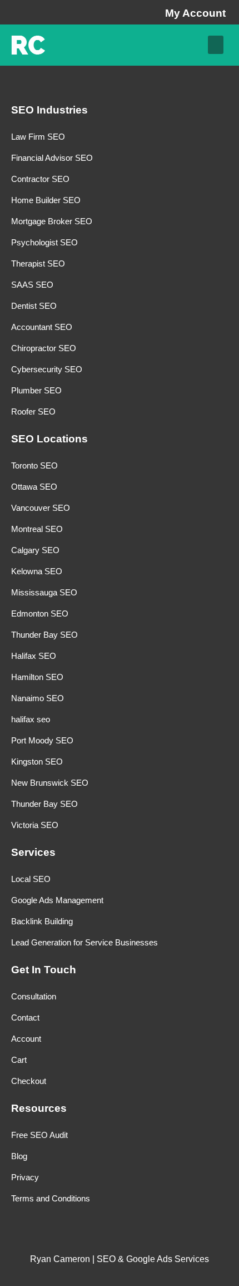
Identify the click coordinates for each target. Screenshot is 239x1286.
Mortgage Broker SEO (51, 221)
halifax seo (30, 719)
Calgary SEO (35, 550)
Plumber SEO (36, 390)
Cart (19, 1060)
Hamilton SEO (37, 677)
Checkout (28, 1081)
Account (26, 1038)
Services (33, 852)
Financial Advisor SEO (52, 157)
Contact (25, 1017)
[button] (215, 45)
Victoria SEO (34, 825)
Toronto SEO (34, 465)
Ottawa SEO (34, 486)
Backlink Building (42, 921)
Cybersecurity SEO (46, 369)
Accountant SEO (41, 327)
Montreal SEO (37, 529)
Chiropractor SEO (43, 348)
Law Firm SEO (38, 136)
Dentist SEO (34, 306)
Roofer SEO (33, 411)
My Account (195, 13)
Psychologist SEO (44, 242)
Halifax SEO (33, 656)
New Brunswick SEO (49, 782)
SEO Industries (49, 110)
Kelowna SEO (36, 571)
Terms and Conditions (50, 1198)
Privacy (25, 1177)
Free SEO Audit (39, 1135)
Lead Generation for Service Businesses (84, 942)
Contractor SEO (40, 179)
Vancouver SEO (40, 508)
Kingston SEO (37, 761)
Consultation (33, 996)
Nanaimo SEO (37, 698)
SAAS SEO (32, 284)
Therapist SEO (38, 263)
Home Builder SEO (46, 200)
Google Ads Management (57, 900)
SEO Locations (49, 439)
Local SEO (31, 879)
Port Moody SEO (42, 740)
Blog (19, 1156)
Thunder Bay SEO (44, 634)
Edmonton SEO (39, 613)
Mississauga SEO (44, 592)
